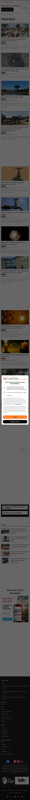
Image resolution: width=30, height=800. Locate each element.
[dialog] (15, 400)
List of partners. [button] (18, 404)
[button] (15, 396)
